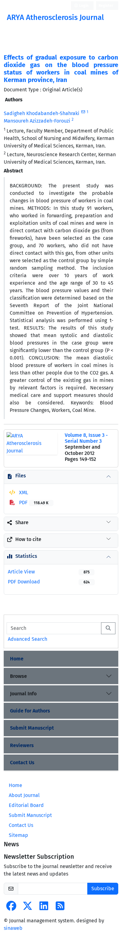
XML (23, 492)
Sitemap (18, 835)
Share (21, 522)
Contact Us (22, 762)
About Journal (24, 795)
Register (106, 5)
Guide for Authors (30, 711)
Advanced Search (27, 639)
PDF (33, 502)
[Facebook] (11, 908)
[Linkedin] (43, 908)
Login (83, 5)
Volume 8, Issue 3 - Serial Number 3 (86, 438)
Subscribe (102, 888)
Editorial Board (26, 805)
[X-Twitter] (27, 908)
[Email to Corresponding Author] (83, 112)
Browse (18, 676)
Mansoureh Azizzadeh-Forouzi (37, 121)
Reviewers (22, 745)
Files (20, 476)
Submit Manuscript (32, 728)
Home (16, 659)
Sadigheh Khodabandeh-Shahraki (41, 113)
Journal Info (23, 694)
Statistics (26, 556)
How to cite (28, 539)
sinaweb (13, 928)
